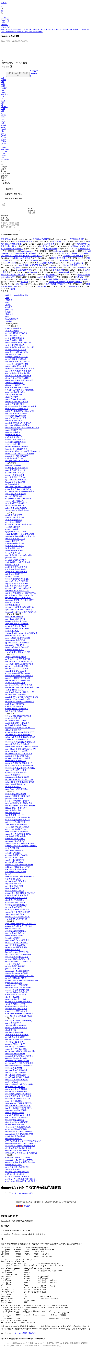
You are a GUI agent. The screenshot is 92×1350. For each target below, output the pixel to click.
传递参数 (9, 300)
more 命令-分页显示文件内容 (16, 352)
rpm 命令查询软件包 (13, 1023)
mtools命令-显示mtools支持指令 (17, 425)
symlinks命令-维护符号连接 (16, 772)
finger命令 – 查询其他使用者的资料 (19, 865)
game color (42, 286)
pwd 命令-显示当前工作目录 (16, 333)
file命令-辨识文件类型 (14, 395)
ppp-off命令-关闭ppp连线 (15, 945)
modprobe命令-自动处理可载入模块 (19, 1084)
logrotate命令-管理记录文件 (15, 907)
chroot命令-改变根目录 (14, 1042)
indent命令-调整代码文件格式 (16, 402)
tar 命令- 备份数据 (12, 484)
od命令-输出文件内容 (13, 430)
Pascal (84, 29)
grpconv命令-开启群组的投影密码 (18, 1065)
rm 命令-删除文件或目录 (14, 338)
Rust (27, 29)
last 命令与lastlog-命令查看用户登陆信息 (21, 846)
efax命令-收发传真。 (13, 997)
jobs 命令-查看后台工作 (14, 815)
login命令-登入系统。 (13, 879)
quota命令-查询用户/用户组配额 (17, 678)
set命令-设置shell (11, 1082)
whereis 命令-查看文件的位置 (16, 364)
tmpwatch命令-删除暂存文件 (16, 449)
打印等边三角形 (73, 286)
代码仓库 (31, 213)
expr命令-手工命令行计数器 (16, 572)
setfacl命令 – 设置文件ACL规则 (17, 1158)
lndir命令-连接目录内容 (14, 711)
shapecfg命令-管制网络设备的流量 (18, 1016)
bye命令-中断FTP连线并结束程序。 (19, 588)
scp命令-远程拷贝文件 (14, 458)
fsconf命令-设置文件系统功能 (16, 739)
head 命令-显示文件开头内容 (16, 357)
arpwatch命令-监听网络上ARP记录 (18, 926)
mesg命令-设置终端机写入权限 (17, 959)
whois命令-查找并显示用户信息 (17, 652)
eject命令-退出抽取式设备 (15, 683)
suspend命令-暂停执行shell (15, 872)
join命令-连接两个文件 (14, 550)
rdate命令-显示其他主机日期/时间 (18, 1096)
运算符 (8, 305)
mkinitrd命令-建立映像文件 (15, 761)
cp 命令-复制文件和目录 (14, 345)
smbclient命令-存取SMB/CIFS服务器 (19, 1013)
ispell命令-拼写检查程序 (14, 543)
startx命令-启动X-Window (15, 839)
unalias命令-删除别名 (13, 1139)
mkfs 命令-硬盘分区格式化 (15, 721)
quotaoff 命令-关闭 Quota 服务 (16, 671)
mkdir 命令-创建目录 (13, 335)
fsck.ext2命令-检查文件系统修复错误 (19, 782)
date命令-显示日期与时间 (15, 860)
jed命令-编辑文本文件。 (14, 546)
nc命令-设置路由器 (12, 950)
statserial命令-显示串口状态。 (16, 995)
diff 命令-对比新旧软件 (14, 383)
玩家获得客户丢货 (25, 270)
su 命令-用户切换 (12, 631)
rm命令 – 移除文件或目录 (15, 439)
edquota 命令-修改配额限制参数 (17, 673)
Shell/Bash (5, 95)
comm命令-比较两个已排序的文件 (18, 524)
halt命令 (8, 874)
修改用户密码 (44, 246)
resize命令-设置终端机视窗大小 (17, 1098)
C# (39, 29)
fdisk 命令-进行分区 (13, 718)
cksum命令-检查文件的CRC (16, 392)
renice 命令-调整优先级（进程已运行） (20, 806)
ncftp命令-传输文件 (12, 605)
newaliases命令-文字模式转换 (16, 985)
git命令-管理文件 (12, 397)
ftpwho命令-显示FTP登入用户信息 (18, 609)
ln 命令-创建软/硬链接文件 (15, 366)
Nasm (35, 32)
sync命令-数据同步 (12, 775)
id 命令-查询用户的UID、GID (17, 628)
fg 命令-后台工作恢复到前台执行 (18, 817)
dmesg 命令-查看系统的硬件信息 (18, 834)
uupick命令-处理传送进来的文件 (18, 598)
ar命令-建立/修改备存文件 (15, 494)
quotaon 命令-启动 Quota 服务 (16, 669)
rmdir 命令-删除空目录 (14, 340)
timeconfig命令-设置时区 (14, 1120)
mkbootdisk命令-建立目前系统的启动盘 (20, 749)
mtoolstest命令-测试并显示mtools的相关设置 (22, 428)
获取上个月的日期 (58, 258)
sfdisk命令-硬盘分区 (13, 787)
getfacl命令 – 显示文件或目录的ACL (19, 1160)
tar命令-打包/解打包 (13, 465)
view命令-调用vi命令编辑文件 (17, 1172)
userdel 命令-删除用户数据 (15, 626)
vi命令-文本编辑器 (12, 1169)
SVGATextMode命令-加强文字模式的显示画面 (23, 1141)
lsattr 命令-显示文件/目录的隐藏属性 (19, 390)
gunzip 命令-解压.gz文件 (14, 475)
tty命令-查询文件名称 (13, 983)
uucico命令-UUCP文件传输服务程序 (19, 600)
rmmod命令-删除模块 (13, 1101)
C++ (8, 29)
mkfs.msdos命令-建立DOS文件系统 (18, 754)
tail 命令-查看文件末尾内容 (15, 359)
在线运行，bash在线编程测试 (16, 295)
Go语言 (13, 29)
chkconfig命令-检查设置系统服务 (18, 1127)
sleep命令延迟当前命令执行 (16, 869)
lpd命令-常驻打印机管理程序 (16, 586)
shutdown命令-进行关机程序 (16, 898)
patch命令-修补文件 (13, 435)
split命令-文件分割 (12, 444)
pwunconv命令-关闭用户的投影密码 (19, 1063)
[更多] (12, 289)
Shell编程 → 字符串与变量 (73, 256)
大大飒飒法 (33, 260)
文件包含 (9, 321)
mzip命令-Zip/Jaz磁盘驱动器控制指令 (19, 702)
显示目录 (4, 291)
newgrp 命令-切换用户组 (14, 645)
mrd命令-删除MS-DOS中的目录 (17, 699)
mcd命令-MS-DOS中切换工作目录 (18, 685)
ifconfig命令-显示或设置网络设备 (18, 954)
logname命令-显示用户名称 (15, 881)
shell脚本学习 (32, 272)
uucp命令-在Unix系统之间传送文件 (19, 595)
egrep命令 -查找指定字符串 (15, 532)
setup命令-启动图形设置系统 (16, 1110)
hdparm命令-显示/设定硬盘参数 (17, 744)
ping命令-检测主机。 (13, 969)
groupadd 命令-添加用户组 (15, 635)
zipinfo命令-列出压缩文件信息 (17, 510)
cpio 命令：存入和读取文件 (16, 480)
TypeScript (5, 149)
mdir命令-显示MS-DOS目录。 (17, 413)
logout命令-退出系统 (13, 884)
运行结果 (31, 208)
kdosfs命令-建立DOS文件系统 (17, 751)
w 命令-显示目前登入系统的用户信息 (20, 843)
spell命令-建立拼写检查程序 (16, 567)
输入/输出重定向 (11, 319)
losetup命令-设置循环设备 (15, 784)
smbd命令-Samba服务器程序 (16, 1009)
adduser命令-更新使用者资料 (16, 855)
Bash (3, 32)
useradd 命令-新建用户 (14, 617)
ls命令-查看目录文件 (13, 328)
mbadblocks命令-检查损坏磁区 (17, 777)
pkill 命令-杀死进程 (12, 813)
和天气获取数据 (84, 249)
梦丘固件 (27, 1206)
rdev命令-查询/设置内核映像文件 (18, 1148)
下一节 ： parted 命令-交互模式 (23, 1193)
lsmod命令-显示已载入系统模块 (17, 1077)
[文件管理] (46, 11)
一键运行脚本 (19, 284)
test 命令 (8, 312)
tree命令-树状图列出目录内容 (16, 709)
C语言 (3, 86)
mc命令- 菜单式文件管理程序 (16, 409)
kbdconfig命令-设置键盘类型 (16, 1070)
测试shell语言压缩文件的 (72, 265)
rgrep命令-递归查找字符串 (15, 560)
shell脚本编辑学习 (54, 279)
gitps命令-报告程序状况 (14, 900)
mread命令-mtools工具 (13, 421)
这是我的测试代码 (49, 268)
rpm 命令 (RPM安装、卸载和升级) (18, 1021)
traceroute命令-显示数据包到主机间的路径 (21, 980)
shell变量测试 (49, 244)
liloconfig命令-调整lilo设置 (15, 1075)
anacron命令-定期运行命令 (15, 829)
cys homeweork (27, 251)
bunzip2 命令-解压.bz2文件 (15, 482)
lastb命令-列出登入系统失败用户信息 (19, 876)
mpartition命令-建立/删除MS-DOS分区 (20, 768)
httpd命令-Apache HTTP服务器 (17, 952)
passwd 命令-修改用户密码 (15, 619)
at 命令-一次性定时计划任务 (16, 824)
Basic (3, 157)
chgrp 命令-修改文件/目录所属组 (18, 373)
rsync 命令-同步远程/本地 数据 (17, 1167)
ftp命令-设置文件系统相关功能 (17, 591)
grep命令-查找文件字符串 (15, 539)
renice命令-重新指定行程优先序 (17, 917)
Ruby (48, 29)
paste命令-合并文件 (12, 432)
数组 (7, 302)
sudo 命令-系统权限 (13, 853)
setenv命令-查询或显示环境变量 (17, 1115)
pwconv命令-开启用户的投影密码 (18, 1094)
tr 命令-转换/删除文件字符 (15, 569)
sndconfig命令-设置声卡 (14, 1113)
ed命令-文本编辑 (11, 529)
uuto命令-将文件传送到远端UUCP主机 (20, 593)
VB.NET (59, 29)
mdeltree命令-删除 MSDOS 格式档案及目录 (22, 687)
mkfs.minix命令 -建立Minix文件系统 (19, 780)
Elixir (3, 153)
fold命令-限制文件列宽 (14, 541)
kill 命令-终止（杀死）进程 (16, 808)
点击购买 (19, 1206)
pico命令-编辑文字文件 (14, 558)
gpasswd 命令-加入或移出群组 (17, 643)
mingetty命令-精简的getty (15, 933)
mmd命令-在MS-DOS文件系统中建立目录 (21, 697)
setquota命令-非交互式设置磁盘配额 (19, 676)
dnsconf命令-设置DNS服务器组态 (18, 961)
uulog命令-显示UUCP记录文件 (17, 940)
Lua (80, 29)
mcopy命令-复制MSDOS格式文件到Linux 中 (22, 451)
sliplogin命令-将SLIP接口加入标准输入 (20, 893)
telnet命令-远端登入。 (13, 938)
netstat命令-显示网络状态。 (16, 966)
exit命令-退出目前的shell (14, 862)
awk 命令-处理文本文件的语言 (17, 461)
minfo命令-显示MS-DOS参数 (16, 1080)
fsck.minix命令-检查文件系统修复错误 (20, 737)
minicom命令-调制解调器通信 (16, 957)
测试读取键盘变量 (25, 242)
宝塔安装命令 (6, 239)
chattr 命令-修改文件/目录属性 (17, 387)
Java (2, 82)
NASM (3, 143)
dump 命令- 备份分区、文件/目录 (18, 487)
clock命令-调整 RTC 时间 (15, 1044)
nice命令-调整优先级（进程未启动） (19, 803)
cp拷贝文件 (22, 279)
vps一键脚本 (82, 268)
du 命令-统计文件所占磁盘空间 (17, 659)
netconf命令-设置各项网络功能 (17, 990)
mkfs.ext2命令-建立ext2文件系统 (17, 758)
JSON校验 (5, 159)
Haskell (17, 32)
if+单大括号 (80, 277)
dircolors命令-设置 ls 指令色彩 (16, 1035)
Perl (88, 29)
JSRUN (4, 3)
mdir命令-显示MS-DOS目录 (16, 508)
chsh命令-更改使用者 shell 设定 (17, 909)
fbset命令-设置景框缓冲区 (15, 1136)
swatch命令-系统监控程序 (15, 902)
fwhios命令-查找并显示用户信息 (18, 867)
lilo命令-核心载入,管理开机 (16, 1072)
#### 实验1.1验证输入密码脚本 (13, 275)
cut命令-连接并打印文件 (14, 404)
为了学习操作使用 (77, 239)
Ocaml (3, 135)
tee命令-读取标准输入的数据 (16, 446)
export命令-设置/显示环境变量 (17, 1061)
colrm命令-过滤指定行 (14, 522)
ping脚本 (17, 268)
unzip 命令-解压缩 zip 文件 (15, 470)
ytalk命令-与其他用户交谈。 (16, 1004)
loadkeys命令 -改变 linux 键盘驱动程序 (20, 1146)
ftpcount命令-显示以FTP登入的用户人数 (20, 612)
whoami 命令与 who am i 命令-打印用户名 (21, 633)
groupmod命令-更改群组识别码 (17, 647)
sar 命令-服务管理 (12, 848)
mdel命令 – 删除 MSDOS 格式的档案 (19, 411)
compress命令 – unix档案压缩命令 (18, 498)
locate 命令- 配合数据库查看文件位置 (19, 369)
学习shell (24, 282)
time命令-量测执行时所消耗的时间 (18, 1108)
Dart (31, 29)
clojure (70, 29)
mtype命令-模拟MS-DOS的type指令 (19, 555)
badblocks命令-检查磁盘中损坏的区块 (20, 728)
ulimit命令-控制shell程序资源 (16, 1122)
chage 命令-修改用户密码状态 (16, 624)
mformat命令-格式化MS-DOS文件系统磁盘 (21, 747)
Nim (22, 32)
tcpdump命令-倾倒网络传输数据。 (18, 1002)
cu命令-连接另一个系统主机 (16, 1006)
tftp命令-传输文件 (12, 602)
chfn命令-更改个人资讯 (14, 858)
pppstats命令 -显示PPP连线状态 (17, 971)
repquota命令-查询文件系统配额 (17, 680)
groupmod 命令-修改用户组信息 (17, 638)
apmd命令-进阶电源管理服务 (16, 1129)
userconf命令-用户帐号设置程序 (17, 912)
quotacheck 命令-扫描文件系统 (17, 666)
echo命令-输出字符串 (13, 515)
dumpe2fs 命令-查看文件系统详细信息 (20, 1162)
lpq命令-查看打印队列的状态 (16, 584)
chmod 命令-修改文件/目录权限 (17, 378)
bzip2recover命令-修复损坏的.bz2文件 (19, 491)
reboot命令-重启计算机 (14, 886)
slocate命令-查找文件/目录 (15, 442)
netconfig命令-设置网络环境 (16, 947)
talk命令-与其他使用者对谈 (15, 978)
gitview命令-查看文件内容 (15, 399)
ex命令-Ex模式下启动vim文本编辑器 (19, 534)
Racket (30, 32)
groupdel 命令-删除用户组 (15, 640)
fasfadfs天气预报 (50, 249)
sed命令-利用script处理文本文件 (17, 562)
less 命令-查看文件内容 (14, 354)
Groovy (76, 29)
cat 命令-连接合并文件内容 (15, 350)
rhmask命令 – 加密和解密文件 (16, 456)
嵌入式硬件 (34, 71)
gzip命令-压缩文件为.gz (14, 472)
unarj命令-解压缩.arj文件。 (15, 496)
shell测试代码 (10, 263)
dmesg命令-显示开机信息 (15, 1054)
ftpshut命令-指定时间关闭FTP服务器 (19, 607)
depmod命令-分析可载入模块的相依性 (20, 1051)
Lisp (25, 32)
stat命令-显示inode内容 (14, 706)
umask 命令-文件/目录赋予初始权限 (19, 380)
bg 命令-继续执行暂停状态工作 (17, 820)
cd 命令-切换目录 (12, 331)
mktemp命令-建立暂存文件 (15, 416)
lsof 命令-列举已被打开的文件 (17, 801)
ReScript (4, 151)
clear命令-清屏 (10, 1030)
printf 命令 (9, 309)
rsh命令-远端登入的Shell (14, 891)
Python (3, 29)
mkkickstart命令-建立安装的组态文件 (19, 1134)
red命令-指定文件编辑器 (14, 1174)
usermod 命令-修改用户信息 (16, 621)
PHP (18, 29)
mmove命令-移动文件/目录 (15, 418)
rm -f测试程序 (51, 275)
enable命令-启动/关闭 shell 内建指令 (19, 1056)
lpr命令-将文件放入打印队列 (16, 581)
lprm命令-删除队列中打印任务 (17, 579)
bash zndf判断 (63, 272)
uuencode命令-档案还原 (14, 501)
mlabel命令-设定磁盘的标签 (16, 695)
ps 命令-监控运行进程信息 (15, 794)
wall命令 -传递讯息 (12, 964)
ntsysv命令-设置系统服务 (15, 1087)
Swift (65, 29)
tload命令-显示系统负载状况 (16, 905)
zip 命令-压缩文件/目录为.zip (16, 468)
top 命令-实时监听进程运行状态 (17, 796)
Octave (3, 155)
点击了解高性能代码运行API (18, 74)
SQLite (23, 29)
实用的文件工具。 (60, 242)
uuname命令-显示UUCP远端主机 (18, 987)
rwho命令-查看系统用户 (14, 650)
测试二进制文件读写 (45, 263)
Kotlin (43, 29)
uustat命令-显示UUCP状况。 (16, 943)
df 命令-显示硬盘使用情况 (15, 657)
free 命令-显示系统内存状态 (16, 836)
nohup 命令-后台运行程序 (15, 822)
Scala (12, 32)
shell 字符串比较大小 (67, 260)
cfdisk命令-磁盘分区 (13, 730)
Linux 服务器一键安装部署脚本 (30, 265)
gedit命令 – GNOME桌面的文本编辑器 (20, 1179)
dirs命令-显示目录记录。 (15, 690)
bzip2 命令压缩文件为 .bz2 (15, 477)
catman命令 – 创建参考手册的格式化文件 (21, 1181)
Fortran (40, 32)
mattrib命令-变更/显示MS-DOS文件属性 (20, 406)
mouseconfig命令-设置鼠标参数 (17, 1089)
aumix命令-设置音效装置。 (15, 1037)
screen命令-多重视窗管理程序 (16, 895)
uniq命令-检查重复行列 (14, 574)
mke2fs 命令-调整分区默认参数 (17, 723)
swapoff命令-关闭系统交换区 (16, 789)
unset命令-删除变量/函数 (14, 1124)
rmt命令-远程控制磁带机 (14, 704)
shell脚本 (85, 279)
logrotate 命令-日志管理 (14, 850)
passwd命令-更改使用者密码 (16, 1091)
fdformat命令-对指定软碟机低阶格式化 (20, 742)
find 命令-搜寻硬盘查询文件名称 (18, 371)
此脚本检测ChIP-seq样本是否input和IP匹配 (65, 282)
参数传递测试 (58, 270)
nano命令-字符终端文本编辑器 (17, 1176)
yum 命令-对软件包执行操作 (16, 1025)
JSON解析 (34, 73)
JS (30, 76)
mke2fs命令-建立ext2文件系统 (16, 756)
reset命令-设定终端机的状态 (16, 1028)
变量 (7, 298)
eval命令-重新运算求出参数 (16, 1058)
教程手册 (31, 211)
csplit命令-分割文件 (12, 527)
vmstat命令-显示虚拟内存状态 (16, 832)
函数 (7, 317)
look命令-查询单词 (12, 553)
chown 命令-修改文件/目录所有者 (18, 376)
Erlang (7, 32)
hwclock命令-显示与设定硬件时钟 (18, 1132)
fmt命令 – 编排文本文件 (14, 517)
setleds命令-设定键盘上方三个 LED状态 (20, 1143)
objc (52, 29)
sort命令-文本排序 (12, 565)
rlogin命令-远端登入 (13, 888)
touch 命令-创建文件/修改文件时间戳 (19, 347)
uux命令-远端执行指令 (14, 935)
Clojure (3, 115)
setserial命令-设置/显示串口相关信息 (19, 976)
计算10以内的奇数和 (22, 258)
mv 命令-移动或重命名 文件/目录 (18, 343)
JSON (3, 101)
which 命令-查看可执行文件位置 (18, 361)
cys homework (58, 251)
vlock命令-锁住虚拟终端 (14, 914)
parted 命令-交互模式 (13, 1165)
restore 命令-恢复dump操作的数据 (18, 489)
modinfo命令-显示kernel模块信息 (18, 1106)
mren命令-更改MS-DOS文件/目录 (18, 423)
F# (55, 29)
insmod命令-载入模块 (13, 1068)
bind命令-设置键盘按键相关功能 (18, 1039)
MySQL (4, 139)
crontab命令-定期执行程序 (15, 1047)
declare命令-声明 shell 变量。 (16, 1049)
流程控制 (9, 314)
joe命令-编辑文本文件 (13, 548)
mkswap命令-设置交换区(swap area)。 (19, 765)
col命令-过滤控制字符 (13, 520)
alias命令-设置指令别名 (14, 1032)
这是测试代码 (79, 263)
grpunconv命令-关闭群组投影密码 (18, 1103)
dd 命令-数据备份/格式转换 (16, 725)
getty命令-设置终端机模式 (15, 931)
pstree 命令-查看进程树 (14, 798)
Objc (2, 103)
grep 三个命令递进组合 (46, 277)
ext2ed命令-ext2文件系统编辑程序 (18, 735)
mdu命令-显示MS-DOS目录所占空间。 (20, 692)
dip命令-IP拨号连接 (13, 928)
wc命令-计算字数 (12, 576)
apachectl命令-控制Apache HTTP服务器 (20, 924)
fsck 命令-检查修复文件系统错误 (18, 716)
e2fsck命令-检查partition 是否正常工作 (20, 732)
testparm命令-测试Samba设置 (16, 1011)
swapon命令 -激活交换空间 (15, 770)
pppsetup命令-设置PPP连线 (15, 999)
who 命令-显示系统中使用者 (16, 919)
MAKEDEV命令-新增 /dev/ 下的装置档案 (21, 1153)
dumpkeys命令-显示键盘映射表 (17, 1150)
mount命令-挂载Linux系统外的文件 (19, 661)
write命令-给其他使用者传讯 (16, 992)
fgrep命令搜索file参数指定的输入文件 (20, 536)
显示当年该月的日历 (41, 239)
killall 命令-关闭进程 (13, 810)
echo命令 (8, 307)
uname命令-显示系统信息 (15, 841)
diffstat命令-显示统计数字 (15, 385)
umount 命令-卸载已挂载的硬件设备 (19, 664)
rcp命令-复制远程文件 (14, 437)
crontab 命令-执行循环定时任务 (17, 827)
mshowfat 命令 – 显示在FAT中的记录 (19, 454)
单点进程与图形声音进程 (56, 284)
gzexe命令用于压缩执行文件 (16, 503)
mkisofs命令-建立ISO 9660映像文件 (19, 763)
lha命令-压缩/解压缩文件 (15, 506)
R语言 (35, 29)
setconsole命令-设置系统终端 (16, 1117)
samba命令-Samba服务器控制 (16, 973)
